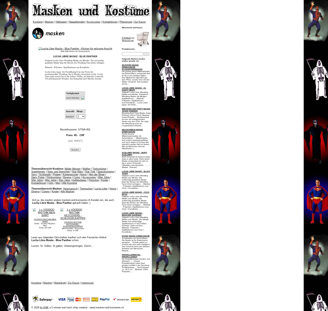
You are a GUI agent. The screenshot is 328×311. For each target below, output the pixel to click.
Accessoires (89, 177)
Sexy (34, 174)
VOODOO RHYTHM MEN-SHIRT (45, 220)
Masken (49, 21)
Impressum (87, 282)
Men (58, 183)
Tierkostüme (99, 168)
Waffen (86, 168)
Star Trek (90, 171)
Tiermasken (86, 188)
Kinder (104, 180)
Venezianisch (70, 188)
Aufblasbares (79, 180)
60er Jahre (104, 177)
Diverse (67, 177)
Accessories (93, 21)
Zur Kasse (140, 21)
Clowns (46, 191)
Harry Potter (38, 177)
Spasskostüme (105, 171)
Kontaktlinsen (109, 21)
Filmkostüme (54, 177)
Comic (76, 177)
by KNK (44, 307)
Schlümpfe (45, 174)
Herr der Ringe (97, 174)
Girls (51, 183)
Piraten (57, 174)
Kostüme (38, 21)
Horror (83, 174)
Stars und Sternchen (58, 171)
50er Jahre (37, 180)
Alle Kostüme (69, 183)
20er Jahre (64, 180)
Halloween (61, 21)
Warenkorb (60, 282)
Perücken (94, 180)
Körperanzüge (70, 174)
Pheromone (126, 21)
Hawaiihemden (77, 21)
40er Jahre (51, 180)
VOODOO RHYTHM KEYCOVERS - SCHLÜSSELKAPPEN (73, 224)
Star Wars (77, 171)
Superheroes (38, 171)
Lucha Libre (101, 188)
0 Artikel (126, 38)
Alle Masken (67, 191)
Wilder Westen (72, 168)
